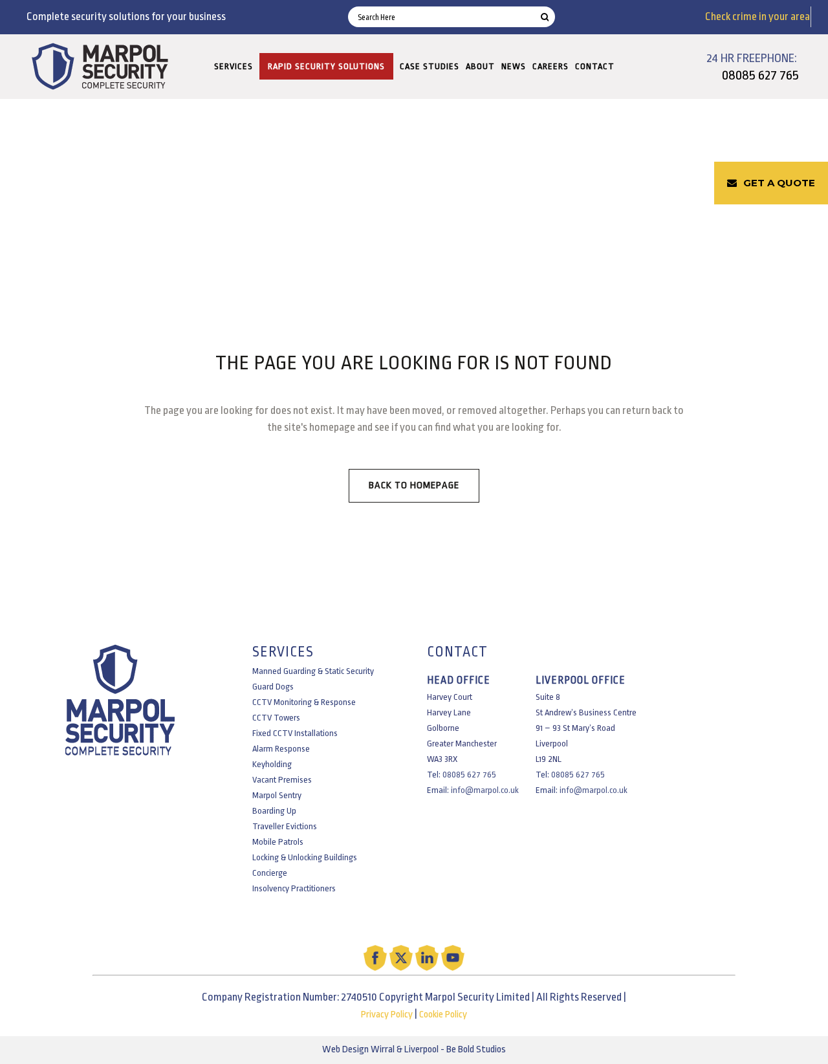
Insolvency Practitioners (294, 888)
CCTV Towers (276, 717)
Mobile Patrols (277, 842)
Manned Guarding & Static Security (313, 671)
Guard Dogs (273, 686)
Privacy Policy (387, 1014)
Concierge (269, 873)
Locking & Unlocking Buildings (304, 857)
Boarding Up (274, 811)
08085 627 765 (760, 75)
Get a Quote (779, 183)
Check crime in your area (757, 16)
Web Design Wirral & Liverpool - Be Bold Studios (414, 1049)
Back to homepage (414, 485)
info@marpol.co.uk (485, 790)
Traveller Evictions (284, 826)
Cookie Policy (443, 1014)
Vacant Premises (282, 780)
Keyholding (272, 764)
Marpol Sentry (276, 795)
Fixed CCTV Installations (295, 733)
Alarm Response (281, 749)
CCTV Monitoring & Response (304, 702)
